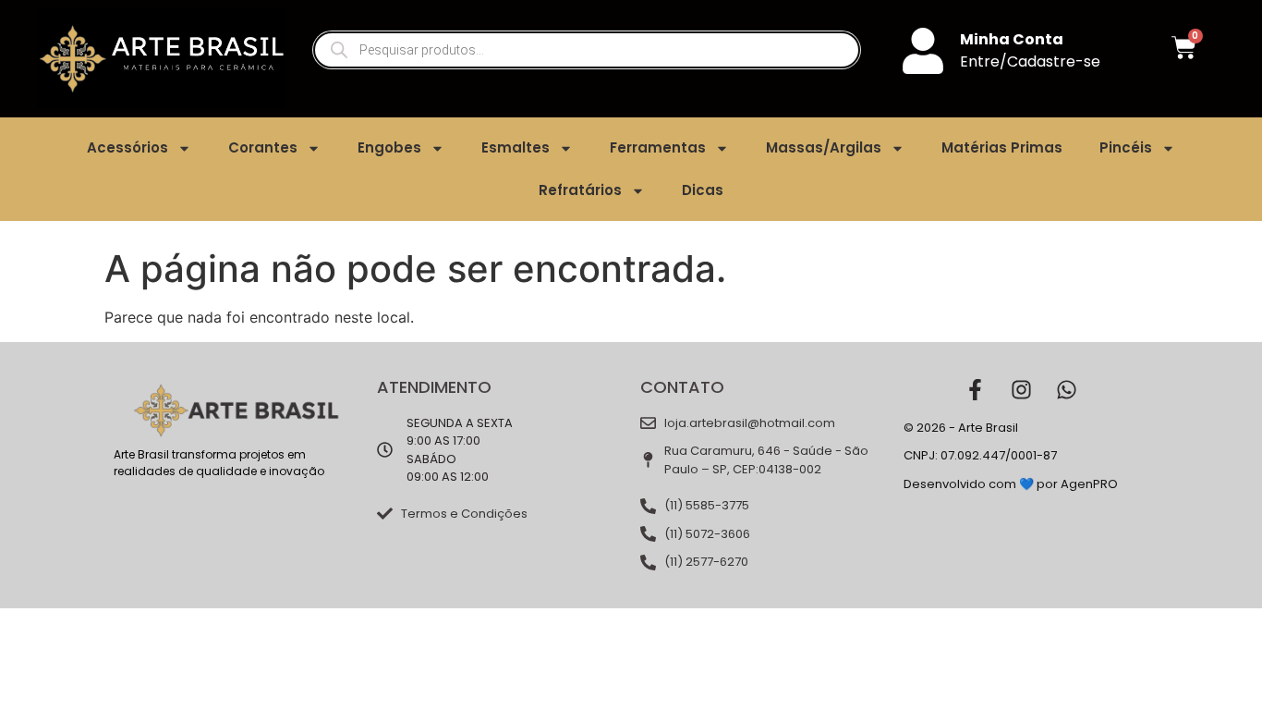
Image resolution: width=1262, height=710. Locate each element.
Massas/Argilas (823, 147)
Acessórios (127, 147)
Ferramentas (658, 147)
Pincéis (1125, 147)
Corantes (262, 147)
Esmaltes (515, 147)
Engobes (389, 147)
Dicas (702, 190)
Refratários (580, 190)
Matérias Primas (1001, 147)
